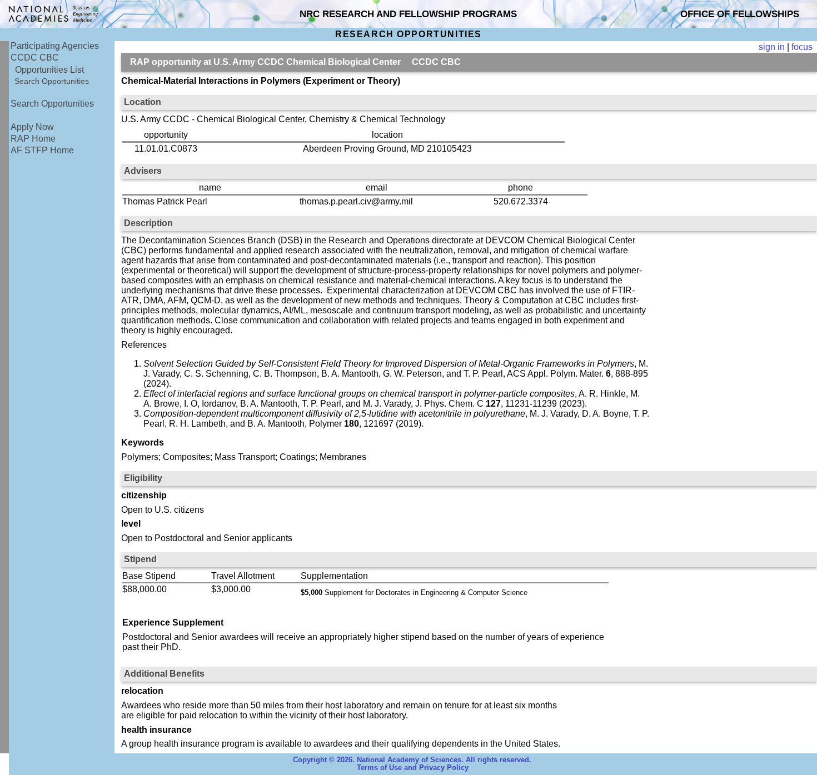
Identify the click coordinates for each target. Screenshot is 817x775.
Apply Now (32, 127)
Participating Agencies (55, 46)
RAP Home (33, 138)
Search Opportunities (51, 81)
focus (802, 47)
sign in (772, 47)
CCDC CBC (35, 57)
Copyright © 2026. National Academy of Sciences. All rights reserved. (412, 760)
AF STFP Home (42, 150)
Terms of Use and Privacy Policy (413, 768)
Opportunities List (49, 69)
